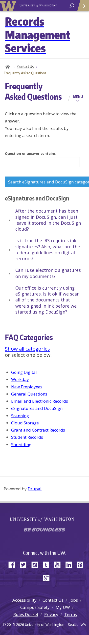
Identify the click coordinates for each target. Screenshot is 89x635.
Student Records (27, 437)
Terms (70, 614)
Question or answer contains (30, 153)
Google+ (48, 577)
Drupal (35, 489)
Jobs (73, 600)
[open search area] (72, 6)
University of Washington (9, 5)
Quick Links (83, 5)
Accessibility (24, 600)
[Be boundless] (44, 531)
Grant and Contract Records (38, 430)
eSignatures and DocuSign (37, 408)
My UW (63, 607)
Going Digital (24, 372)
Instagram (36, 564)
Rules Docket (25, 614)
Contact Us (25, 66)
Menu (78, 96)
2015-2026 (15, 624)
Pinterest (82, 564)
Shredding (21, 444)
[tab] (44, 220)
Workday (20, 379)
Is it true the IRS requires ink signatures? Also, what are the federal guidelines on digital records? (47, 249)
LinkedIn (70, 564)
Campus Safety (35, 607)
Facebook (13, 564)
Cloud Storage (25, 423)
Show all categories (27, 348)
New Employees (26, 387)
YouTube (59, 564)
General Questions (29, 394)
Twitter (25, 564)
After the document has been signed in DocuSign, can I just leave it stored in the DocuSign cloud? (48, 220)
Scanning (20, 415)
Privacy (51, 614)
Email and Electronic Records (39, 401)
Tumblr (48, 564)
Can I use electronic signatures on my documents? (48, 273)
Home (7, 66)
